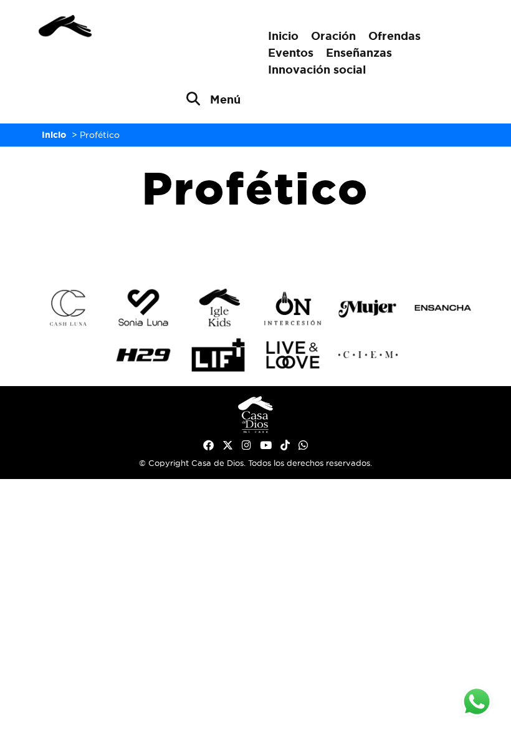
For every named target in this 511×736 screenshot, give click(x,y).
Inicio (283, 35)
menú (225, 99)
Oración (333, 35)
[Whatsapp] (303, 445)
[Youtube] (266, 445)
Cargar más (255, 245)
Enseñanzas (359, 52)
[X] (227, 445)
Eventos (290, 52)
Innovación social (317, 69)
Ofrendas (394, 35)
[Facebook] (208, 445)
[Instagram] (246, 445)
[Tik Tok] (285, 445)
